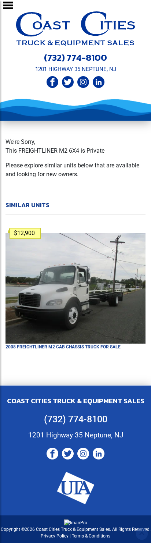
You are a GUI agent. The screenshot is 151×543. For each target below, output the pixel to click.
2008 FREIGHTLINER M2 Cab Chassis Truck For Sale (63, 346)
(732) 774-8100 (75, 57)
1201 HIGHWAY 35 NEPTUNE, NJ (75, 69)
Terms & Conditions (91, 536)
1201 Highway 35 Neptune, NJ (75, 435)
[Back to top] (142, 533)
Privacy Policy (55, 536)
